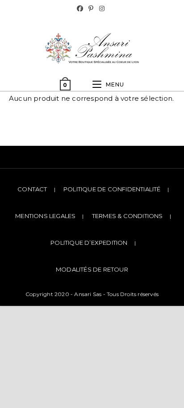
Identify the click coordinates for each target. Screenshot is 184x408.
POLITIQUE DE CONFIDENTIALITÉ (112, 189)
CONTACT (32, 189)
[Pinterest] (91, 8)
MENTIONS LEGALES (45, 215)
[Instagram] (101, 8)
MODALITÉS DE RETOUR (92, 269)
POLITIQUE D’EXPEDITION (88, 242)
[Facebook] (81, 8)
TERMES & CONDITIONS (127, 215)
